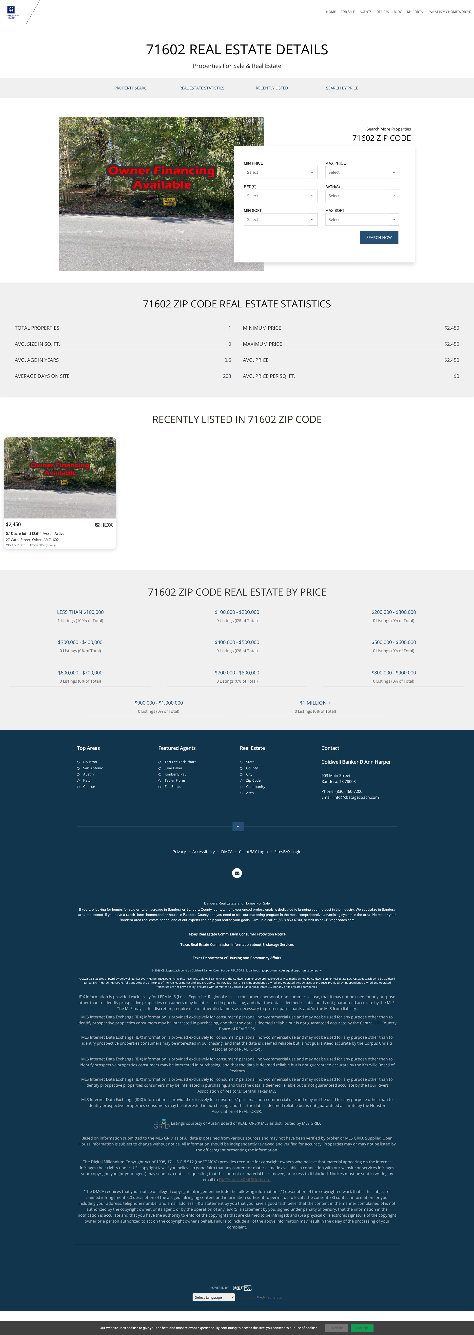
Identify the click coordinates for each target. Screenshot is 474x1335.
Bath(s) (332, 186)
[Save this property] (110, 444)
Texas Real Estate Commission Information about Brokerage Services (237, 944)
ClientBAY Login (253, 851)
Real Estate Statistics (201, 88)
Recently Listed (272, 88)
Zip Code (253, 780)
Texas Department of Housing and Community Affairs (237, 957)
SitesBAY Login (287, 851)
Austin (88, 774)
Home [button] (331, 11)
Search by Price (342, 88)
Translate (274, 1297)
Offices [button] (382, 11)
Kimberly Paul (176, 774)
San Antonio (93, 768)
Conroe (89, 786)
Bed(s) (250, 186)
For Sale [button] (348, 11)
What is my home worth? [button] (450, 11)
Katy (86, 780)
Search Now (379, 237)
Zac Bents (173, 786)
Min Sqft (253, 210)
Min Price (253, 163)
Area (250, 792)
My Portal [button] (415, 11)
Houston (90, 761)
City (249, 774)
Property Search (132, 88)
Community (255, 786)
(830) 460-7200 (349, 791)
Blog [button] (398, 11)
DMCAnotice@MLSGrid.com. (245, 1179)
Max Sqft (334, 210)
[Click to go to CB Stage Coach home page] (14, 12)
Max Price (335, 163)
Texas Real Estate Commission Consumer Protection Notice (237, 934)
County (252, 768)
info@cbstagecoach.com (356, 797)
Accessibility (203, 851)
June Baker (173, 768)
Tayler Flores (175, 780)
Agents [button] (366, 11)
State (250, 761)
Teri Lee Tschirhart (180, 761)
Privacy (179, 851)
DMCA (227, 851)
